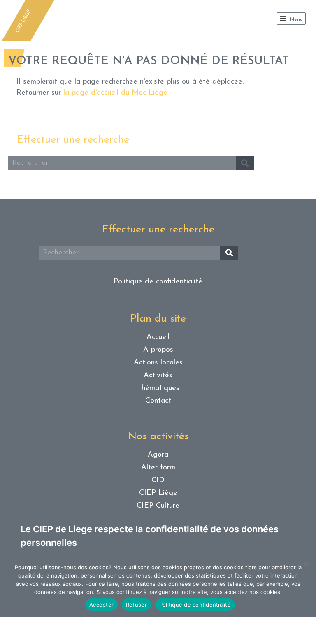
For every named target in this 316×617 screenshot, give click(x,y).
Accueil (158, 337)
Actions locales (158, 362)
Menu (295, 19)
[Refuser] (306, 564)
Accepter (101, 604)
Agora (158, 455)
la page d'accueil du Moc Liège (115, 93)
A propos (158, 350)
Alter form (158, 467)
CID (158, 480)
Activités (158, 375)
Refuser (136, 604)
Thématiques (158, 388)
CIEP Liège (158, 493)
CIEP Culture (158, 506)
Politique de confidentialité (158, 281)
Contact (158, 401)
